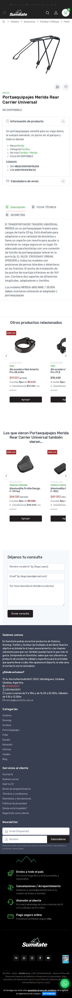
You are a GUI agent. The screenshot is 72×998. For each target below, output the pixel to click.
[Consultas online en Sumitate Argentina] (16, 958)
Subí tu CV (8, 784)
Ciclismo (15, 21)
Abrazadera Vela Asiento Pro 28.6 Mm (24, 371)
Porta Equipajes (11, 730)
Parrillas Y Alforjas (49, 21)
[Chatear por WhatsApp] (64, 983)
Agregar (25, 399)
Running (7, 720)
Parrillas (25, 149)
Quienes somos (11, 779)
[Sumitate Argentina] (18, 13)
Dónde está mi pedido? (15, 808)
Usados (6, 754)
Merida (20, 145)
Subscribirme (58, 839)
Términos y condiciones (15, 793)
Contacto (8, 774)
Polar (5, 735)
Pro (12, 366)
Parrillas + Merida (28, 152)
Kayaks (6, 739)
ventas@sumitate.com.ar (19, 700)
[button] (47, 13)
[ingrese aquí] (34, 979)
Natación (7, 744)
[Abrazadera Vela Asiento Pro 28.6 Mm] (25, 345)
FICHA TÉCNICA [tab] (46, 207)
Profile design (18, 485)
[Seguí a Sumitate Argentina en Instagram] (32, 958)
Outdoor (7, 725)
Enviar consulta (20, 613)
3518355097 (12, 686)
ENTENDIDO (49, 993)
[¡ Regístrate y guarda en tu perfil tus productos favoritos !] (65, 87)
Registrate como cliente (16, 813)
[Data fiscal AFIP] (65, 959)
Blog (5, 759)
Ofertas (7, 749)
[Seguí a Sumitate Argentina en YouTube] (48, 958)
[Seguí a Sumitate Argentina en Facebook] (40, 958)
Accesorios (29, 21)
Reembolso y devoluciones (17, 798)
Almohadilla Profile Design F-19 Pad (25, 490)
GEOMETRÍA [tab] (17, 215)
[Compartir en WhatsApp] (57, 87)
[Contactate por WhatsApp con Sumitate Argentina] (24, 958)
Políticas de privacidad (15, 803)
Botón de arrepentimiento (17, 789)
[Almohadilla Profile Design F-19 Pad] (25, 464)
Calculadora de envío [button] (25, 181)
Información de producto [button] (27, 121)
